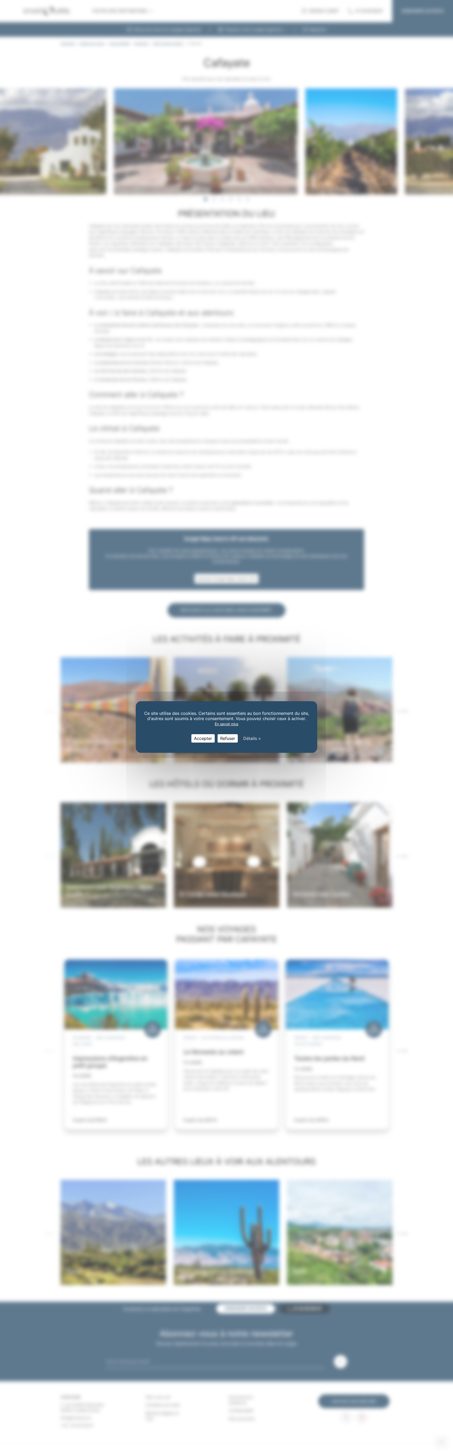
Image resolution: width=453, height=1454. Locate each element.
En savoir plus (226, 724)
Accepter (203, 738)
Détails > (252, 738)
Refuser (227, 738)
